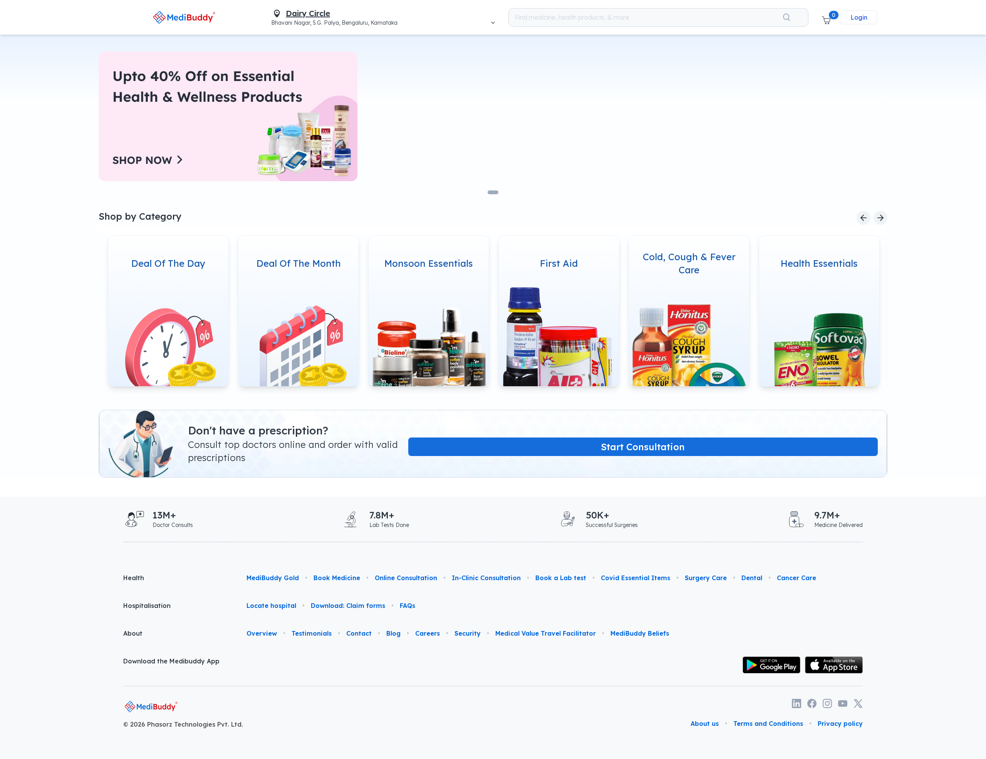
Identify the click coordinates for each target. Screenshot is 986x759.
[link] (184, 17)
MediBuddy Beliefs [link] (639, 633)
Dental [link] (751, 578)
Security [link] (467, 633)
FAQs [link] (407, 605)
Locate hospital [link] (271, 605)
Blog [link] (393, 633)
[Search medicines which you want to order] (786, 17)
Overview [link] (261, 633)
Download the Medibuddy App (171, 661)
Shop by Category (140, 216)
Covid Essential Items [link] (635, 578)
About (133, 633)
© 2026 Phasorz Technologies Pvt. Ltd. (183, 724)
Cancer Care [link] (796, 578)
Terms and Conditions (768, 723)
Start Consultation (643, 447)
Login (858, 17)
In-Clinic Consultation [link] (486, 578)
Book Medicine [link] (337, 578)
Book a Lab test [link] (560, 578)
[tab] (493, 192)
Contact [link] (359, 633)
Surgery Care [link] (706, 578)
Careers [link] (427, 633)
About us (705, 723)
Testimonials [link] (312, 633)
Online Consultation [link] (406, 578)
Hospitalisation (147, 605)
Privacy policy (840, 723)
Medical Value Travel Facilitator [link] (545, 633)
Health (133, 578)
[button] (826, 17)
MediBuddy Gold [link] (272, 578)
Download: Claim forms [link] (348, 605)
